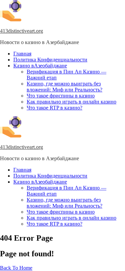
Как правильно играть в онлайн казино (71, 101)
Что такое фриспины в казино (61, 95)
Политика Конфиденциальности (50, 59)
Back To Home (16, 268)
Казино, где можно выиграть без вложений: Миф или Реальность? (64, 86)
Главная (22, 53)
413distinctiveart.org (21, 31)
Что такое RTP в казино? (54, 107)
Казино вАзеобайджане (40, 65)
